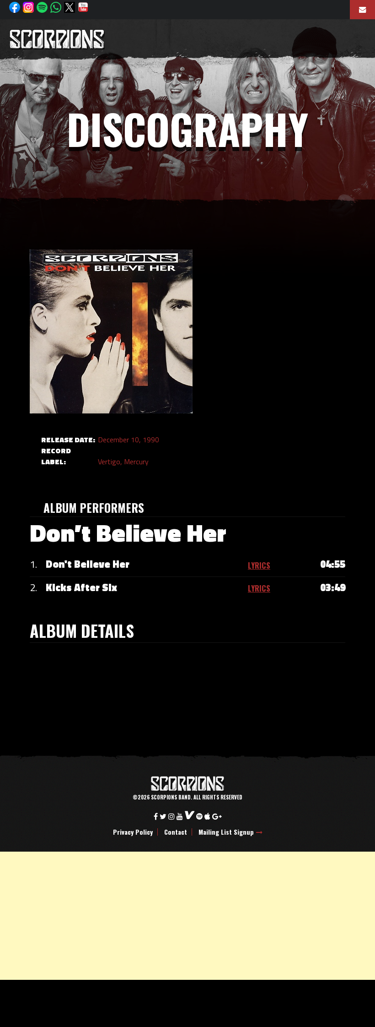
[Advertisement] (187, 916)
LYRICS (259, 565)
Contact (175, 832)
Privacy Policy (133, 832)
